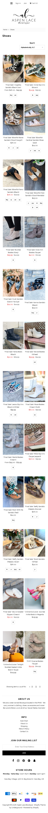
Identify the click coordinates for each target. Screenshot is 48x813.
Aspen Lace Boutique (25, 805)
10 (15, 95)
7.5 (35, 150)
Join (25, 3)
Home (5, 29)
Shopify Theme (40, 805)
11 (19, 200)
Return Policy (24, 729)
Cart (34, 3)
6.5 (11, 95)
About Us (24, 723)
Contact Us (24, 731)
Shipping (24, 726)
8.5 (7, 200)
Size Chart (24, 721)
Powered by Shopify (31, 808)
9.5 (37, 95)
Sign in (18, 3)
